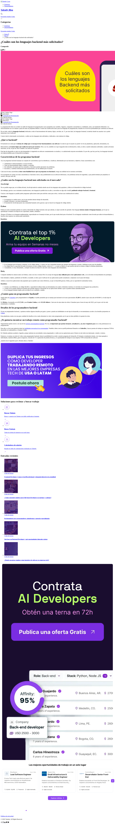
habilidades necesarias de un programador (36, 328)
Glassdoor (12, 297)
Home (6, 34)
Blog (5, 36)
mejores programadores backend (35, 323)
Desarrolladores (8, 6)
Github (3, 313)
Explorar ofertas (56, 798)
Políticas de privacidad (7, 816)
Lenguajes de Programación (11, 115)
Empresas (7, 4)
